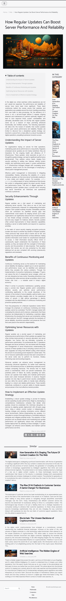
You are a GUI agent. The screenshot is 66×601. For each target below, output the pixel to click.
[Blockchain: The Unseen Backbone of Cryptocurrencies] (58, 168)
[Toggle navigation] (4, 3)
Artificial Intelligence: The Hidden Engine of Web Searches (56, 212)
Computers (33, 592)
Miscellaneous (33, 598)
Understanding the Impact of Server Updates (20, 80)
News (33, 587)
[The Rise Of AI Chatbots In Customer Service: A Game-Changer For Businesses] (56, 129)
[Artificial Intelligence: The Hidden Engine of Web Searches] (56, 197)
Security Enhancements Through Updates (19, 83)
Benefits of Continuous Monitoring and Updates (21, 87)
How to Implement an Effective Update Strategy (21, 95)
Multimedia (33, 590)
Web (10, 12)
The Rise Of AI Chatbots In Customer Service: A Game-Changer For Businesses (56, 148)
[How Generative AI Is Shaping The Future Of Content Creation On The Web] (56, 89)
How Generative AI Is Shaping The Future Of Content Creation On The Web (56, 108)
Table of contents (15, 75)
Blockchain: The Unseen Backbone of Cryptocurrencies (58, 182)
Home (5, 12)
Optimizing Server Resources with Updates (19, 91)
